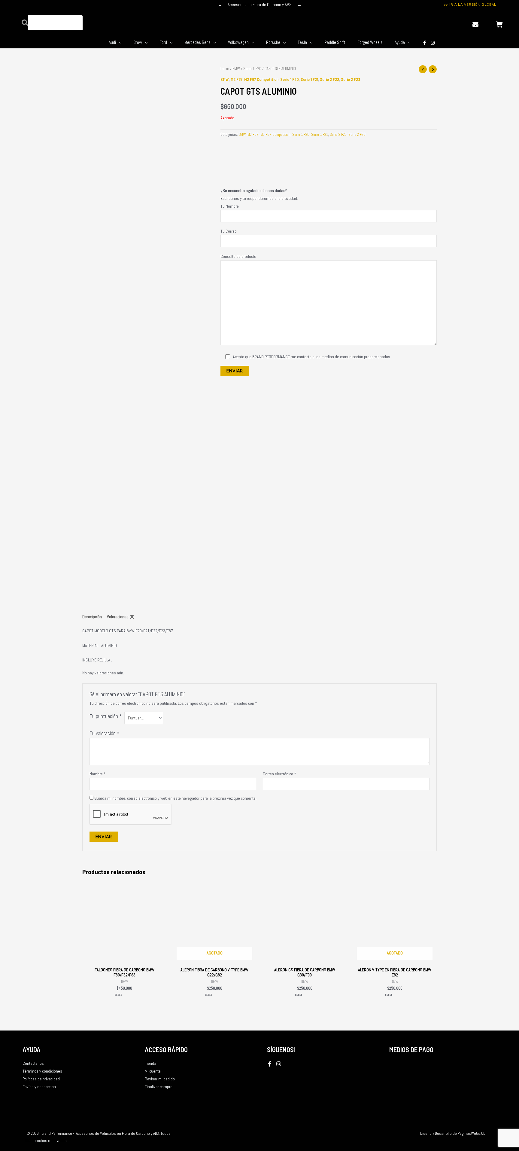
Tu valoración (104, 733)
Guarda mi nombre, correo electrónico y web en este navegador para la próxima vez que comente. (175, 798)
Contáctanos (33, 1063)
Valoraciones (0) (121, 616)
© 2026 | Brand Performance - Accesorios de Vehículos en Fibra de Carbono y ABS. (93, 1133)
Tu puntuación (106, 716)
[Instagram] (432, 43)
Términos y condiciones (42, 1071)
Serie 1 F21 (309, 79)
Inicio (224, 68)
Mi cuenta (153, 1071)
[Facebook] (269, 1064)
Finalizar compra (158, 1086)
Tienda (150, 1063)
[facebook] (424, 43)
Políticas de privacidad (41, 1079)
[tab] (92, 617)
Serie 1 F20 (252, 68)
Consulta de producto (238, 256)
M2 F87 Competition (261, 79)
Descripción (92, 616)
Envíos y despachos (39, 1086)
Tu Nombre (229, 206)
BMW (236, 68)
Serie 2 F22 (329, 79)
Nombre (98, 774)
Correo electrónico (279, 774)
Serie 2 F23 (350, 79)
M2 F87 (236, 79)
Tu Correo (228, 231)
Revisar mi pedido (160, 1079)
